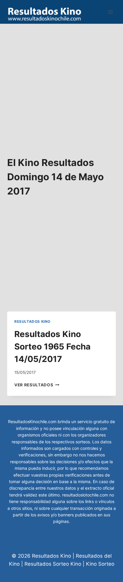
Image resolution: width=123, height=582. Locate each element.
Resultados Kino (32, 321)
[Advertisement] (61, 85)
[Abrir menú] (110, 11)
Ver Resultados (36, 384)
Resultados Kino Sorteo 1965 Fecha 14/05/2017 (52, 346)
